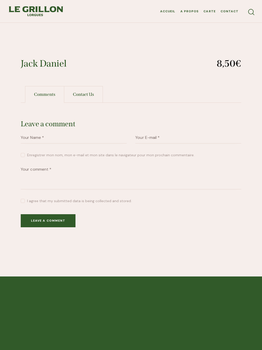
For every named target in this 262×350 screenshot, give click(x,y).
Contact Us (83, 94)
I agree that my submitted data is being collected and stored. (79, 201)
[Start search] (251, 12)
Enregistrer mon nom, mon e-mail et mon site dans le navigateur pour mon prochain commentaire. (110, 155)
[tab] (44, 94)
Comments (44, 94)
